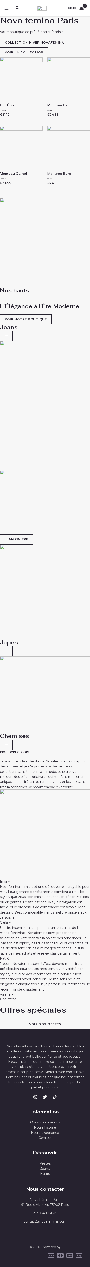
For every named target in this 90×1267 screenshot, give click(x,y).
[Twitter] (45, 1097)
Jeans (9, 327)
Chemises (14, 736)
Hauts (45, 1174)
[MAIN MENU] (6, 8)
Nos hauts (14, 290)
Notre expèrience (45, 1133)
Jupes (9, 642)
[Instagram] (35, 1097)
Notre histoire (45, 1127)
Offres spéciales (33, 1010)
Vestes (45, 1163)
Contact (45, 1138)
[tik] (55, 1097)
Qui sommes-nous (45, 1122)
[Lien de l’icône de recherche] (18, 8)
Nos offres (8, 999)
